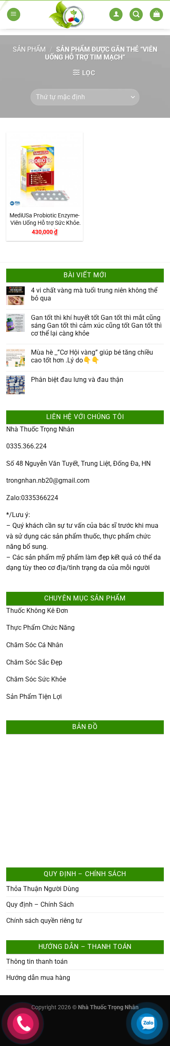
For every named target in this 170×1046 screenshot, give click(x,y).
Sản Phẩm (29, 49)
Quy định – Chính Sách (40, 904)
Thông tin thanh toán (37, 961)
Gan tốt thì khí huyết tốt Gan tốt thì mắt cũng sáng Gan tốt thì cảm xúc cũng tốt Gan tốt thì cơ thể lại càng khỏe (96, 325)
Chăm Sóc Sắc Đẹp (34, 662)
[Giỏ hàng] (156, 14)
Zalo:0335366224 (32, 498)
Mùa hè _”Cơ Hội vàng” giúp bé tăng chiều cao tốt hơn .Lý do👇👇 (92, 356)
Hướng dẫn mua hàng (38, 978)
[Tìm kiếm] (136, 14)
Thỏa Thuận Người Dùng (42, 889)
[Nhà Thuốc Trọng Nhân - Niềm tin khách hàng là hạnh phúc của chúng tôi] (67, 14)
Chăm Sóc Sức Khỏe (36, 679)
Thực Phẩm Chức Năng (40, 627)
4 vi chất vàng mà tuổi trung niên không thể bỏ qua (94, 294)
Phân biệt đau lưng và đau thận (77, 380)
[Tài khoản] (116, 14)
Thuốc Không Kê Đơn (37, 611)
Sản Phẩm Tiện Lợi (34, 697)
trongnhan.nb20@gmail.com (48, 480)
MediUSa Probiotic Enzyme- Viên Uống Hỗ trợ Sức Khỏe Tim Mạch (44, 220)
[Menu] (13, 14)
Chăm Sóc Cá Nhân (34, 645)
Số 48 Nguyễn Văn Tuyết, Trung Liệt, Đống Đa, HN (78, 463)
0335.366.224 (26, 446)
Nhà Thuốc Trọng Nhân (40, 429)
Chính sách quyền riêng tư (44, 920)
